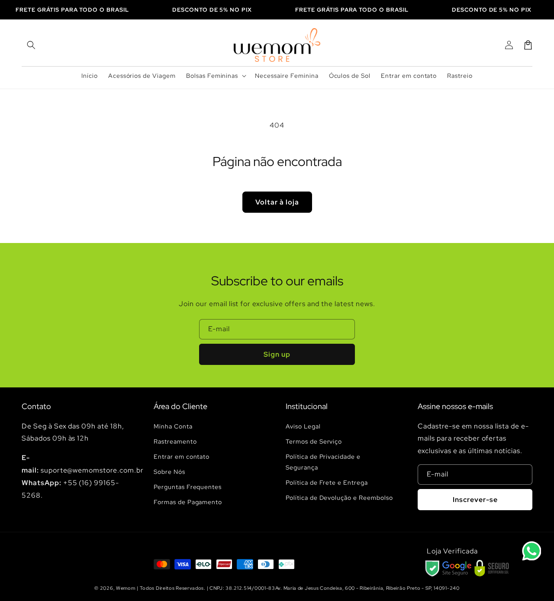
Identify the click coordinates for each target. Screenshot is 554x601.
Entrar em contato (181, 456)
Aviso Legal (303, 426)
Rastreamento (175, 441)
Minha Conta (173, 426)
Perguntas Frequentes (188, 487)
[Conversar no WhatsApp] (531, 551)
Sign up (277, 354)
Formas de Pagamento (188, 502)
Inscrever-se (475, 499)
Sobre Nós (169, 472)
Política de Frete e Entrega (327, 482)
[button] (31, 44)
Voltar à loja (277, 202)
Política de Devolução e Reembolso (339, 498)
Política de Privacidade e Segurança (323, 462)
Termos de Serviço (314, 441)
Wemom (125, 588)
